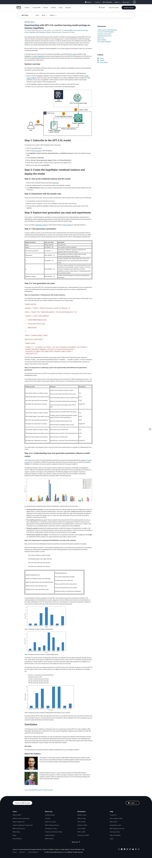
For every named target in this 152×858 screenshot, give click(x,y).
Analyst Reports (50, 835)
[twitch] (130, 849)
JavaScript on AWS (83, 835)
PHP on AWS (81, 832)
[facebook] (121, 849)
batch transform (67, 225)
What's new (101, 37)
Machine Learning (48, 790)
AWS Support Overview (117, 828)
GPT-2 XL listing (36, 150)
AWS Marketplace (30, 22)
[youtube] (133, 849)
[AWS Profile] (134, 2)
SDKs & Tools (81, 818)
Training (47, 818)
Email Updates (103, 62)
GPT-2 (40, 790)
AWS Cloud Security (19, 828)
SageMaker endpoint (41, 225)
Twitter (101, 58)
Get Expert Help (115, 832)
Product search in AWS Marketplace (107, 30)
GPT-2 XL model (71, 54)
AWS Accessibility (115, 835)
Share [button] (72, 32)
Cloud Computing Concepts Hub (23, 825)
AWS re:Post (113, 822)
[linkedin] (124, 849)
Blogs (14, 835)
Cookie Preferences (33, 852)
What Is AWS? (17, 815)
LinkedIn (101, 60)
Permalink (65, 32)
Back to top (75, 842)
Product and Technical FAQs (53, 832)
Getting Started (50, 815)
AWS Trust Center (50, 822)
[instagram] (127, 849)
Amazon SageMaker (38, 56)
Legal (111, 838)
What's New (16, 832)
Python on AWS (82, 825)
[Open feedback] (150, 429)
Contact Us (113, 815)
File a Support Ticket (116, 818)
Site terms (22, 852)
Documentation (102, 39)
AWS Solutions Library (52, 825)
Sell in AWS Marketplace (104, 41)
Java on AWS (81, 828)
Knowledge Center (115, 825)
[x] (119, 849)
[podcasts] (136, 849)
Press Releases (17, 838)
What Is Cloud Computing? (21, 818)
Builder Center (81, 815)
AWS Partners (49, 838)
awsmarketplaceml (33, 790)
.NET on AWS (81, 822)
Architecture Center (51, 828)
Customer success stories (104, 34)
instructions (55, 182)
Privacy (15, 852)
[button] (36, 7)
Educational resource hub (104, 35)
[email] (138, 849)
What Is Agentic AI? (19, 822)
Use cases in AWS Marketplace (106, 32)
